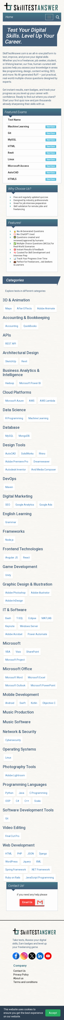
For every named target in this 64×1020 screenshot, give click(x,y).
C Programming (38, 793)
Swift (23, 703)
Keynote (10, 626)
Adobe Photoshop (15, 592)
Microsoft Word (14, 677)
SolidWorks (27, 453)
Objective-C (48, 703)
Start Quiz (51, 127)
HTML (8, 853)
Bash (8, 618)
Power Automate (37, 634)
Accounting (11, 326)
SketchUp (10, 361)
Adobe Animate (46, 308)
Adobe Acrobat (13, 634)
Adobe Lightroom (15, 775)
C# (17, 801)
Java (21, 793)
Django (43, 853)
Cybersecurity (13, 740)
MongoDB (24, 435)
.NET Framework (40, 869)
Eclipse (32, 618)
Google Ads (45, 504)
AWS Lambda (47, 400)
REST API (10, 343)
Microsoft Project (15, 659)
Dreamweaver (42, 461)
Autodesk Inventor (15, 469)
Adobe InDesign (14, 600)
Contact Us (19, 970)
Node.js (9, 539)
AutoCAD (10, 453)
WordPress (11, 861)
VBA (7, 651)
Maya (8, 308)
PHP (19, 853)
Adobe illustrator (40, 592)
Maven (9, 487)
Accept (53, 1012)
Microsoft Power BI (30, 383)
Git (6, 818)
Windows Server (29, 626)
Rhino (42, 453)
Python (9, 793)
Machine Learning (38, 418)
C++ (27, 801)
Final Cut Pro (12, 836)
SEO (7, 504)
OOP (7, 801)
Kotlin (34, 703)
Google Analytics (24, 504)
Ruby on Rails (12, 877)
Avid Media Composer (43, 469)
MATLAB (47, 618)
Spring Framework (15, 869)
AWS (31, 400)
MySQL (9, 435)
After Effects (24, 308)
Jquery (27, 861)
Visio (18, 651)
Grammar (10, 522)
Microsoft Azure (14, 400)
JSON (30, 853)
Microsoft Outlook (15, 685)
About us (18, 978)
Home (9, 17)
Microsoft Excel (36, 677)
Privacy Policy (21, 974)
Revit (24, 361)
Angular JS (11, 557)
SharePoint (32, 651)
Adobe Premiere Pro (16, 461)
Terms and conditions (25, 982)
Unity (8, 575)
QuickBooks (30, 326)
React (26, 557)
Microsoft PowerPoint (43, 685)
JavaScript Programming (40, 877)
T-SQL (19, 618)
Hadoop (9, 383)
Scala (37, 801)
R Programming (14, 418)
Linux (8, 757)
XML (38, 861)
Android (9, 703)
